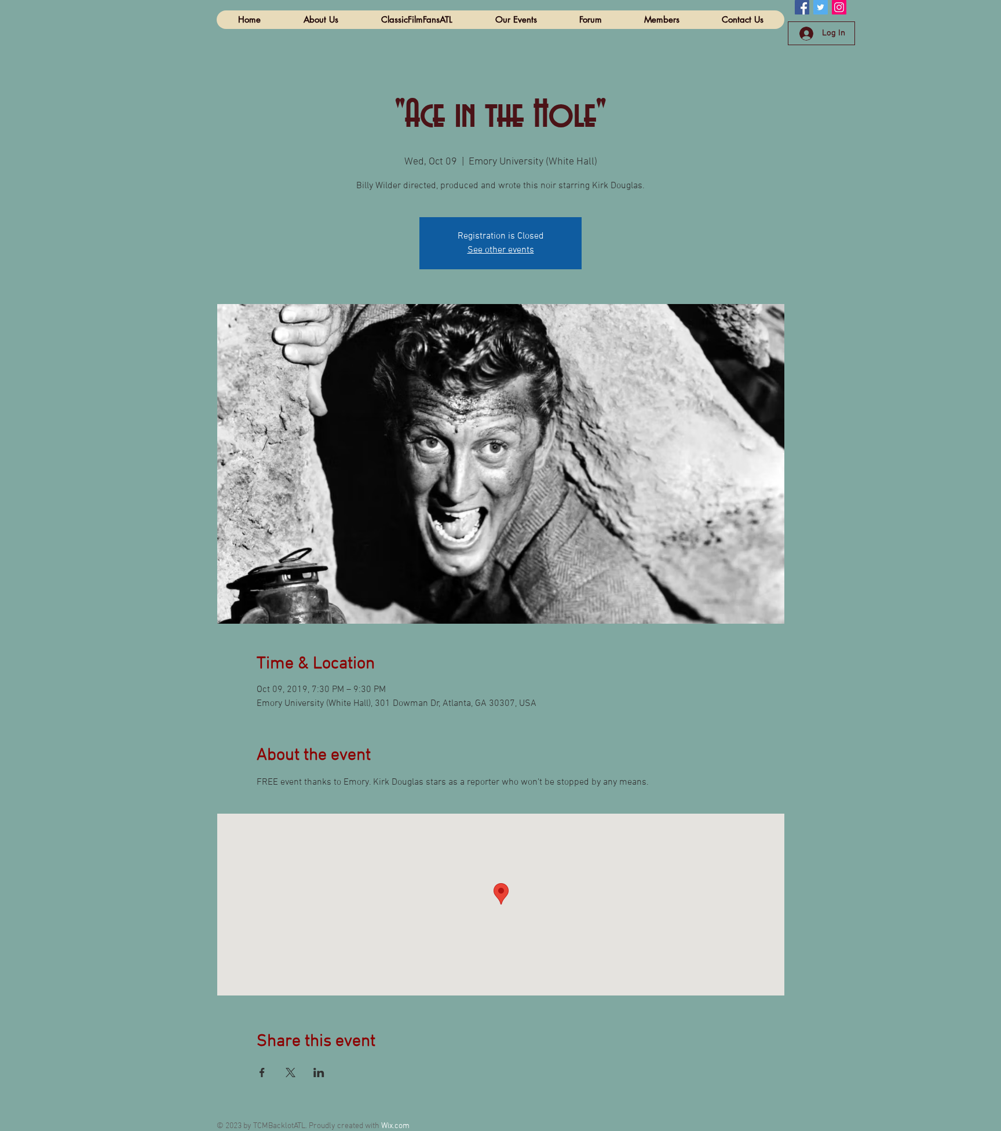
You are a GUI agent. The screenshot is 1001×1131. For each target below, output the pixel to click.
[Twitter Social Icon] (820, 7)
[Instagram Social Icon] (839, 7)
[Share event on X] (290, 1072)
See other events (500, 250)
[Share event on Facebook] (262, 1072)
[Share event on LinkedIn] (318, 1072)
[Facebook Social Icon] (802, 7)
